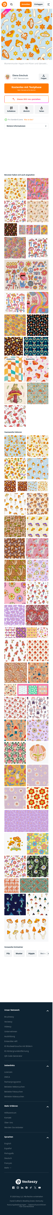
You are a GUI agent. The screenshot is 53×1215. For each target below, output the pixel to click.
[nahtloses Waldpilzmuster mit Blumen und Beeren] (33, 252)
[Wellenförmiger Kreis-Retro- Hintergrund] (16, 459)
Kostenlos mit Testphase (26, 88)
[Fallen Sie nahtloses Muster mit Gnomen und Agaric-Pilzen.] (15, 1094)
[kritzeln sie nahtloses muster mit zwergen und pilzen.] (15, 1071)
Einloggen (38, 4)
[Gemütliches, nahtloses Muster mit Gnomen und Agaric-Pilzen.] (32, 1010)
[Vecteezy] (4, 4)
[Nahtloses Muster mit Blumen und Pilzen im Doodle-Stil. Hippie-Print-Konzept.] (15, 555)
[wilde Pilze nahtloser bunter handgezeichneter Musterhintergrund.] (15, 438)
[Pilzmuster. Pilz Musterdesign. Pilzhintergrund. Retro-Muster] (16, 508)
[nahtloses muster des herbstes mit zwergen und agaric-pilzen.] (14, 1014)
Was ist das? (28, 119)
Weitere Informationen (16, 126)
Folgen (43, 78)
